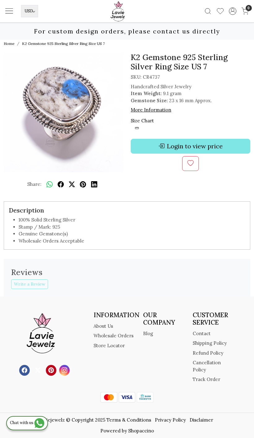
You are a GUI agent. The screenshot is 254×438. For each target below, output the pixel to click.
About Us (103, 326)
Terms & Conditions (129, 420)
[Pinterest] (52, 370)
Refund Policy (208, 353)
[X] (39, 370)
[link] (208, 11)
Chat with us (22, 422)
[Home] (127, 20)
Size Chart (142, 121)
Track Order (206, 379)
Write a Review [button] (29, 284)
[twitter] (71, 184)
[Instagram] (65, 370)
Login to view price (195, 146)
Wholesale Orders (114, 336)
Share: (34, 184)
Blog (148, 333)
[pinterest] (83, 184)
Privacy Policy (170, 420)
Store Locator (109, 345)
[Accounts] (232, 11)
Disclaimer (201, 420)
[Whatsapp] (49, 184)
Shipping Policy (210, 343)
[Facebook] (25, 370)
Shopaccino (141, 431)
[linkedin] (94, 184)
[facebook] (60, 184)
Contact (202, 333)
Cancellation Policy (207, 366)
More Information (151, 110)
